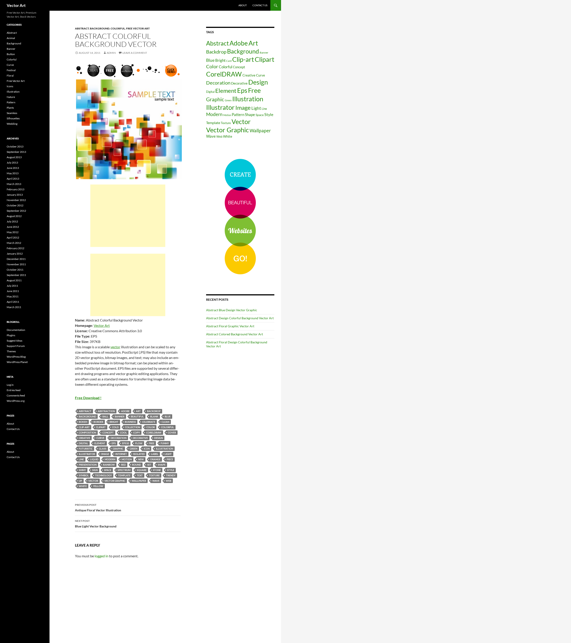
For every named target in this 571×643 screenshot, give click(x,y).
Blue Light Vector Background (95, 523)
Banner (119, 416)
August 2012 (14, 216)
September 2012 (16, 210)
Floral (10, 75)
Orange (155, 459)
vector (115, 347)
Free (151, 443)
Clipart (101, 427)
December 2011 (16, 259)
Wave (155, 480)
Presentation (88, 464)
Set (149, 464)
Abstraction (106, 411)
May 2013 (13, 173)
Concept (108, 432)
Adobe (125, 411)
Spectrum (124, 470)
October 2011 (15, 269)
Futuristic (86, 448)
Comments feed (16, 395)
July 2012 (12, 221)
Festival (11, 70)
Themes (11, 351)
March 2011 (14, 307)
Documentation (16, 330)
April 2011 (13, 301)
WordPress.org (16, 400)
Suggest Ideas (14, 340)
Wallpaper (139, 480)
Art (138, 411)
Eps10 (125, 443)
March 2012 (14, 243)
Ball (105, 416)
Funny (165, 443)
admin (111, 52)
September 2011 (16, 275)
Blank (154, 416)
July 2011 (12, 285)
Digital (83, 443)
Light (168, 453)
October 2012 (15, 205)
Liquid (94, 459)
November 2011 (16, 264)
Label (154, 453)
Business (130, 421)
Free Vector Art (138, 28)
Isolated (139, 453)
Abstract (82, 28)
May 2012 (13, 232)
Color (150, 427)
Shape (162, 464)
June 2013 (13, 168)
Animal (11, 38)
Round (136, 464)
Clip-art (84, 427)
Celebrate (148, 421)
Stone (157, 470)
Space (107, 470)
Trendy (171, 475)
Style (170, 470)
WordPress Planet (17, 362)
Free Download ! (88, 398)
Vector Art (16, 5)
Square (142, 470)
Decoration (118, 437)
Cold (115, 427)
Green (133, 448)
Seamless (12, 113)
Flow (139, 443)
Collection (132, 427)
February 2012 (15, 248)
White (83, 486)
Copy (136, 432)
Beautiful (137, 416)
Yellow (98, 486)
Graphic (118, 448)
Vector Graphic (114, 480)
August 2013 (14, 157)
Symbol (84, 475)
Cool (123, 432)
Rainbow (109, 464)
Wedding (12, 123)
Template (124, 475)
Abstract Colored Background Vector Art (234, 334)
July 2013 (12, 162)
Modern (110, 459)
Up (80, 480)
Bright (114, 421)
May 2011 (13, 296)
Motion (127, 459)
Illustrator (87, 453)
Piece (170, 459)
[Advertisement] (127, 216)
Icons (10, 86)
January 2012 (15, 253)
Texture (154, 475)
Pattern (238, 114)
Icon (147, 448)
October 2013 (15, 146)
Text (140, 475)
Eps (114, 443)
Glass (102, 448)
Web (168, 480)
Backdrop (154, 411)
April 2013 (13, 178)
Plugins (11, 335)
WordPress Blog (16, 356)
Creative (84, 437)
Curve (100, 437)
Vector (93, 480)
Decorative (140, 437)
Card (229, 60)
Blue (168, 416)
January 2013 (15, 194)
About (242, 5)
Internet (121, 453)
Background (100, 28)
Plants (10, 107)
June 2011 (13, 291)
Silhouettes (13, 118)
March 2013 (14, 184)
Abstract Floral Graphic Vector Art (230, 326)
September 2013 (16, 151)
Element (99, 443)
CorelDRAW (153, 432)
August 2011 (14, 280)
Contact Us (259, 5)
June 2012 (13, 226)
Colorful (118, 28)
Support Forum (16, 346)
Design (158, 437)
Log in (10, 384)
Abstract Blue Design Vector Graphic (231, 310)
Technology (103, 475)
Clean (165, 421)
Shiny (82, 470)
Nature (11, 97)
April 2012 (13, 237)
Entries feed (14, 390)
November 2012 (16, 200)
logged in (101, 556)
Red (123, 464)
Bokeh (83, 421)
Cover (172, 432)
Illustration (164, 448)
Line (81, 459)
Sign (95, 470)
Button (11, 54)
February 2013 (15, 189)
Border (98, 421)
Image (105, 453)
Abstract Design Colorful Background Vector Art (240, 318)
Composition (87, 432)
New (141, 459)
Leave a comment (134, 52)
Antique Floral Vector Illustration (98, 507)
